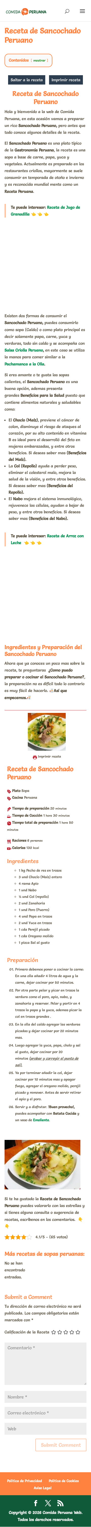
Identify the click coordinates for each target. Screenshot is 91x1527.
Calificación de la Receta (27, 1331)
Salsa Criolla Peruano (24, 350)
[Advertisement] (45, 265)
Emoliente (41, 1120)
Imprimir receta (66, 79)
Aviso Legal (43, 1488)
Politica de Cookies (64, 1481)
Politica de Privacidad (24, 1481)
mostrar (39, 60)
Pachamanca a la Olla (24, 363)
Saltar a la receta (27, 79)
